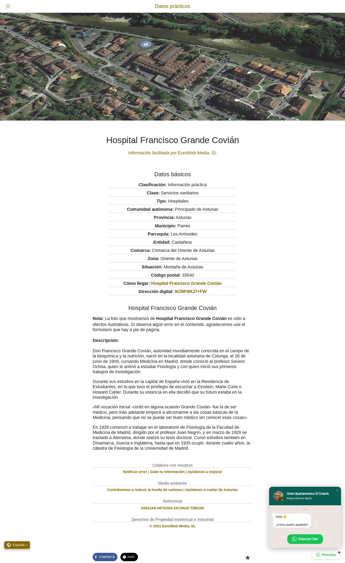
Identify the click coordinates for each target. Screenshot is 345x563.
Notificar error (135, 472)
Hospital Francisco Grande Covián (186, 283)
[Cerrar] (8, 6)
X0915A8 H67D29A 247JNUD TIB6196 (172, 508)
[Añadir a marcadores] (247, 557)
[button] (337, 490)
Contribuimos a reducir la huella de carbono (144, 490)
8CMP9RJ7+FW (191, 291)
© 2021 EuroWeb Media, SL (173, 526)
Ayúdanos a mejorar (205, 472)
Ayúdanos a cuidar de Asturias (211, 490)
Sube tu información (167, 472)
